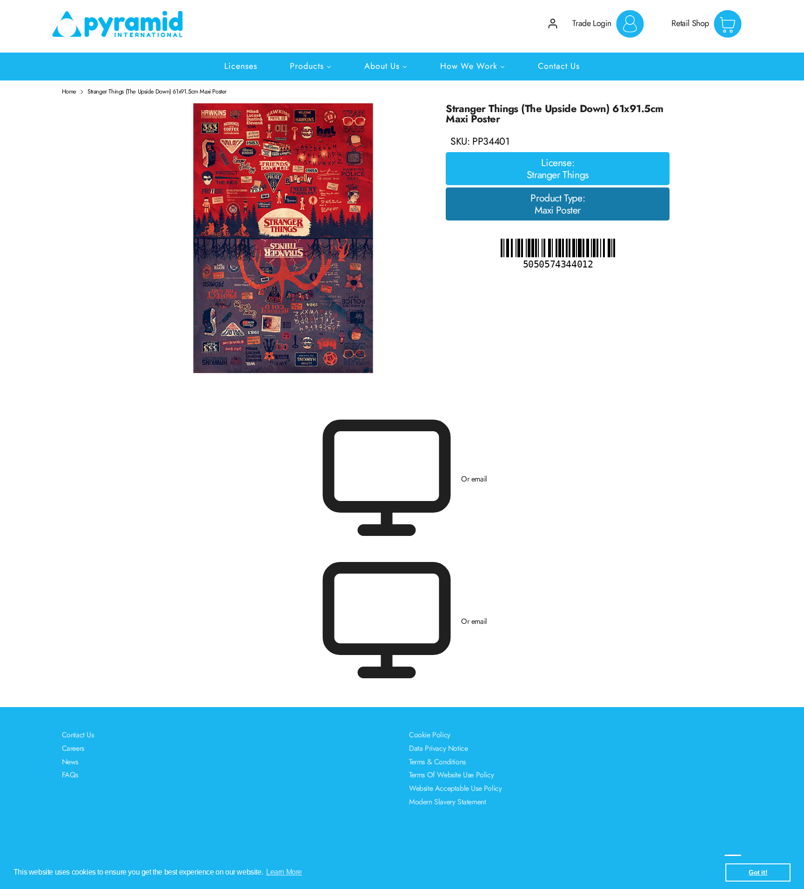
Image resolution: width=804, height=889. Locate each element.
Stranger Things (558, 175)
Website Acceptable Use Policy (455, 788)
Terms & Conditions (437, 761)
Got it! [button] (758, 872)
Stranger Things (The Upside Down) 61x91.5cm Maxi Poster (157, 91)
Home (69, 91)
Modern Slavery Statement (447, 801)
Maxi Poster (558, 210)
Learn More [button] (284, 872)
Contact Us (78, 734)
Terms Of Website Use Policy (451, 774)
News (70, 761)
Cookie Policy (429, 734)
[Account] (552, 23)
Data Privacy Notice (438, 748)
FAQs (70, 774)
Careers (73, 748)
